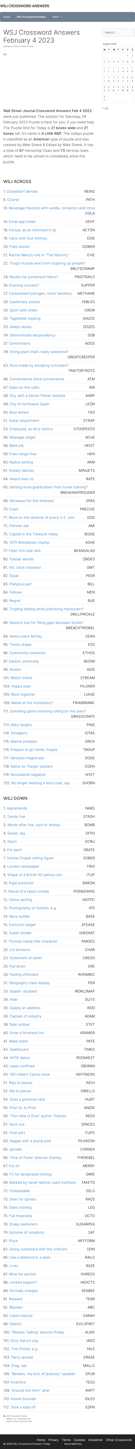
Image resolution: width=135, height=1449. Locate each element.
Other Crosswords (119, 1440)
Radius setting (21, 462)
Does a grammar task (27, 1099)
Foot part (17, 1132)
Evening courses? (24, 285)
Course (13, 199)
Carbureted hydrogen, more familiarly (40, 293)
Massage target (22, 437)
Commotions (19, 343)
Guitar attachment (24, 420)
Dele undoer (20, 1024)
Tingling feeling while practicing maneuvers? (46, 609)
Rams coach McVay (26, 636)
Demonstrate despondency (32, 335)
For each (14, 850)
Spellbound (19, 1049)
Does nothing (20, 1207)
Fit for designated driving (30, 1174)
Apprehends (17, 808)
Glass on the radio (24, 387)
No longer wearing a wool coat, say (40, 783)
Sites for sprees (22, 1199)
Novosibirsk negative (28, 774)
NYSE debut (20, 1058)
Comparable (19, 1191)
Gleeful (15, 1324)
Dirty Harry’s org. (25, 1340)
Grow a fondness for (27, 1033)
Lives (13, 1266)
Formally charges (23, 1291)
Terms (66, 1440)
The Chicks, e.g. (24, 1349)
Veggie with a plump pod (30, 1141)
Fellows (16, 592)
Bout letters (19, 412)
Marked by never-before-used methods (42, 1182)
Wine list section (22, 1274)
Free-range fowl (23, 454)
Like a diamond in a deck (30, 1257)
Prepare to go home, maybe (34, 749)
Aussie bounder (23, 1399)
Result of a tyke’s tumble (28, 891)
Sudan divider (20, 933)
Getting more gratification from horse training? (48, 487)
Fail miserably (20, 1216)
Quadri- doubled (23, 991)
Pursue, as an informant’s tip (32, 230)
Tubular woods (21, 559)
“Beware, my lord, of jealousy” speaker (43, 1374)
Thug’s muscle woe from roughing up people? (47, 263)
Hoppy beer (21, 686)
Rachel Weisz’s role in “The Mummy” (39, 255)
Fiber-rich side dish (25, 550)
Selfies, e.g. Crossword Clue (18, 1419)
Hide (13, 999)
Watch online (21, 678)
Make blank (18, 1041)
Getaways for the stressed (31, 501)
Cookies (79, 1440)
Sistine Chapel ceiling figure (30, 858)
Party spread (22, 1357)
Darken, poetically (24, 661)
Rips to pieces (20, 1083)
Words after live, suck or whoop (33, 825)
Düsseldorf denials (22, 191)
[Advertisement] (49, 80)
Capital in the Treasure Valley (33, 534)
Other (55, 16)
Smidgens (19, 733)
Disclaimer (95, 1440)
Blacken (16, 1307)
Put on (14, 1166)
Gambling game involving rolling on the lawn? (48, 711)
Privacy (53, 1440)
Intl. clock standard (25, 567)
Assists (15, 669)
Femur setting (20, 900)
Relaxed (15, 1299)
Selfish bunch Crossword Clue (19, 1421)
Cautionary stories (24, 302)
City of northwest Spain (29, 404)
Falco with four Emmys (28, 238)
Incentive (18, 1382)
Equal (14, 575)
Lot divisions (19, 949)
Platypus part (21, 584)
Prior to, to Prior (22, 1108)
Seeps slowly (21, 327)
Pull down (17, 966)
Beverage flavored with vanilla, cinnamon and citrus (52, 208)
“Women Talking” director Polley (37, 1332)
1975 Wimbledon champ (29, 542)
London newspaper (23, 866)
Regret (15, 600)
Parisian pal (18, 526)
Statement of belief (26, 958)
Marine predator (24, 741)
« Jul (105, 108)
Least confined (22, 1066)
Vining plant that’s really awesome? (39, 352)
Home (6, 16)
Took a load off (23, 1407)
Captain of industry (25, 1016)
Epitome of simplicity (26, 1232)
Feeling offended (23, 974)
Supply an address (25, 1008)
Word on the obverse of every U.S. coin (42, 517)
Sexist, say (16, 833)
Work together (23, 694)
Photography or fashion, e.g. (33, 908)
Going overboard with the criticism (38, 1249)
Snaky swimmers (23, 1224)
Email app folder (22, 221)
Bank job (16, 445)
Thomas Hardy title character (32, 941)
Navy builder (19, 916)
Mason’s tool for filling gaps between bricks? (46, 622)
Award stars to (22, 479)
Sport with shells (24, 310)
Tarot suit (17, 1124)
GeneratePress (73, 1443)
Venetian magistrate (27, 758)
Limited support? (23, 1282)
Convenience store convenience (37, 379)
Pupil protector (21, 883)
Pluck (13, 1241)
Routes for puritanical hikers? (34, 277)
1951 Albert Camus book (29, 1074)
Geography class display (29, 983)
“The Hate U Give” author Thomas (37, 1116)
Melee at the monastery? (32, 703)
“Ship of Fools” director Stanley (35, 1157)
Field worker (19, 246)
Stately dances (21, 470)
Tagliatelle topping (25, 318)
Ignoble (15, 1149)
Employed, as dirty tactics (31, 429)
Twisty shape (20, 644)
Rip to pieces (20, 1091)
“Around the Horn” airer (30, 1390)
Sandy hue (16, 816)
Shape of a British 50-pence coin (34, 875)
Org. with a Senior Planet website (37, 395)
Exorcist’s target (22, 925)
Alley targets (21, 725)
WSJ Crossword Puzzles (31, 16)
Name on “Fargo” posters (32, 766)
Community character (27, 653)
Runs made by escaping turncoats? (39, 365)
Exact (13, 509)
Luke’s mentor (21, 1315)
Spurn (12, 841)
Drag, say (19, 1365)
